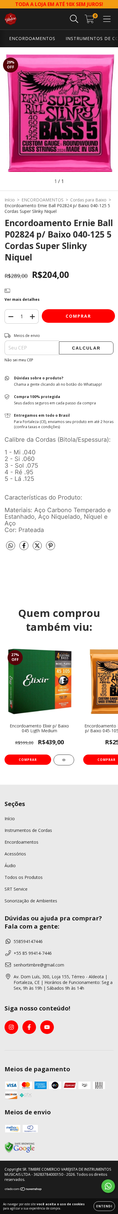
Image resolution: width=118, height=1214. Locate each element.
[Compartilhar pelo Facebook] (24, 548)
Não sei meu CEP (19, 360)
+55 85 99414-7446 (33, 953)
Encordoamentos (21, 842)
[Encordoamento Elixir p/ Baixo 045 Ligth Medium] (64, 760)
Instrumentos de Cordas (28, 830)
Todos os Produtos (24, 877)
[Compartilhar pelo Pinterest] (50, 548)
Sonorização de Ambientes (31, 901)
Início (10, 200)
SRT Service (16, 889)
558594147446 (28, 941)
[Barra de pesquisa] (74, 19)
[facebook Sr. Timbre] (29, 1027)
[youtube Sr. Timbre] (47, 1027)
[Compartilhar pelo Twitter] (38, 548)
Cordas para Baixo (88, 200)
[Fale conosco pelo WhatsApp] (108, 1186)
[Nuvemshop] (23, 1189)
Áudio (10, 865)
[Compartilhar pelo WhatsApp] (10, 546)
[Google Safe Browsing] (20, 1152)
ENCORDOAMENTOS (32, 38)
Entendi (104, 1206)
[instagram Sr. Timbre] (11, 1027)
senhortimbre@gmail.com (39, 965)
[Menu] (107, 19)
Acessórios (15, 854)
